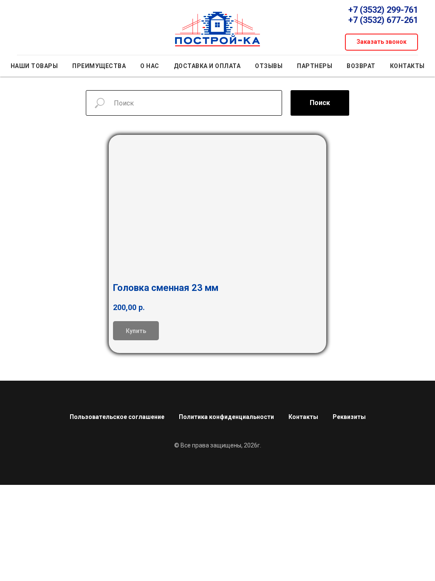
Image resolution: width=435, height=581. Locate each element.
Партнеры (314, 66)
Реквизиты (349, 416)
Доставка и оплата (207, 66)
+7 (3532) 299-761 (383, 10)
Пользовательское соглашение (117, 416)
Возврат (361, 66)
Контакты (407, 66)
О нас (149, 66)
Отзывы (268, 66)
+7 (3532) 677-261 (383, 20)
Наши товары (34, 66)
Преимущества (99, 66)
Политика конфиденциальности (226, 416)
